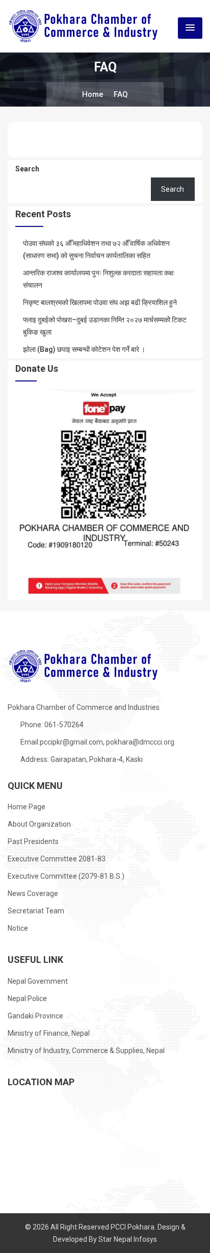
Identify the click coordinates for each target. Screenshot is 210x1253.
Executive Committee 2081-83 (57, 859)
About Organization (39, 824)
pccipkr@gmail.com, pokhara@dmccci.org (107, 742)
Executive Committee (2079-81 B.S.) (66, 876)
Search (27, 169)
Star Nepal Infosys (127, 1239)
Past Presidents (33, 841)
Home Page (26, 807)
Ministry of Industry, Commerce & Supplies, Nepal (86, 1050)
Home (92, 94)
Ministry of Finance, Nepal (49, 1033)
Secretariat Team (36, 911)
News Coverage (33, 893)
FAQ (121, 94)
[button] (190, 28)
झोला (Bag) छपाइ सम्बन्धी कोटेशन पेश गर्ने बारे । (84, 349)
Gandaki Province (35, 1016)
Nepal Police (27, 998)
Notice (18, 928)
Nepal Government (38, 981)
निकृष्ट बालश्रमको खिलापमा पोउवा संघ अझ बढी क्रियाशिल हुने (100, 302)
